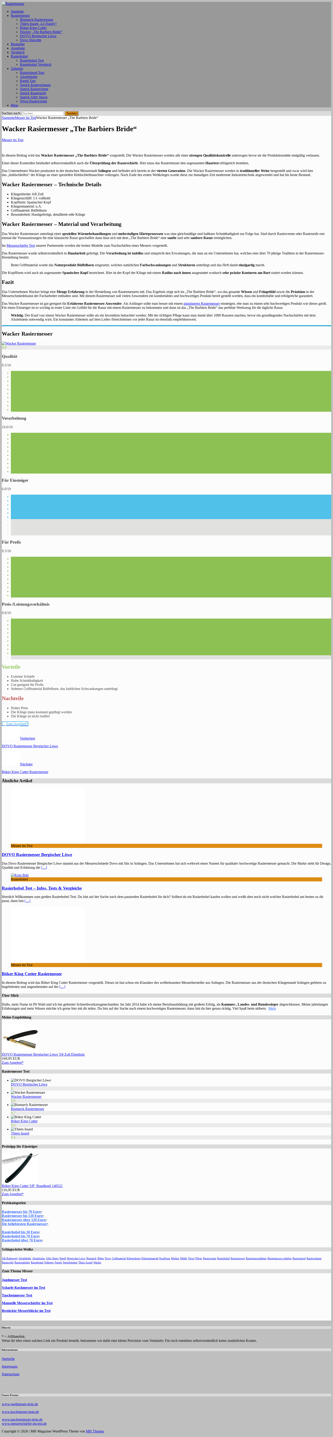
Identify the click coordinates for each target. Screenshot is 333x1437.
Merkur (175, 1258)
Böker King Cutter (33, 28)
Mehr (272, 1008)
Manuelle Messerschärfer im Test (27, 1303)
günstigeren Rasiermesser (201, 303)
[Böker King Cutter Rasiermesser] (48, 961)
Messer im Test (12, 140)
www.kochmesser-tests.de (20, 1412)
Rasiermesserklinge (256, 1258)
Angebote (18, 48)
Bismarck (91, 1258)
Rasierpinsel (299, 1258)
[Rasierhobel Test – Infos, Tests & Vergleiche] (20, 875)
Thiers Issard (20, 1133)
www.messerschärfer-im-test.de (24, 1423)
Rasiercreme (209, 1258)
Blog (14, 105)
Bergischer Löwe (76, 1258)
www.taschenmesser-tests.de (22, 1419)
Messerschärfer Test (21, 245)
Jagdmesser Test (14, 1280)
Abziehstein (38, 1258)
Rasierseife (8, 1262)
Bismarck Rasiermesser (36, 20)
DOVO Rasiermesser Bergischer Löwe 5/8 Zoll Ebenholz (43, 1054)
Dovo (108, 1258)
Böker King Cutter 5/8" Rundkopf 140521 (32, 1186)
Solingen (49, 1262)
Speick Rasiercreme (34, 89)
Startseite (17, 11)
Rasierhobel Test (32, 60)
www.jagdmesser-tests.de (20, 1404)
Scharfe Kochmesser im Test (23, 1287)
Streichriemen (70, 1262)
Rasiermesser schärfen (280, 1258)
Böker (100, 1258)
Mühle (183, 1258)
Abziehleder (28, 77)
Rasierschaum (313, 1258)
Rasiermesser (20, 15)
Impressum (9, 1366)
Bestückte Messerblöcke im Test (26, 1311)
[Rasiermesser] (13, 4)
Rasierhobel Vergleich (35, 64)
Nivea (191, 1258)
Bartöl (63, 1258)
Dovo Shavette (30, 40)
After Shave (52, 1258)
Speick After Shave (34, 97)
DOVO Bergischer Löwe (38, 36)
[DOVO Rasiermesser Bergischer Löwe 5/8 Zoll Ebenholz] (20, 1050)
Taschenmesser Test (17, 1295)
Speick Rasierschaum (35, 85)
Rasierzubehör (22, 1262)
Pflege (198, 1258)
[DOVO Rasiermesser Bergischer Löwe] (48, 842)
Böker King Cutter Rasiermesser (32, 973)
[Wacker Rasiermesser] (19, 343)
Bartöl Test (28, 81)
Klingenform (133, 1258)
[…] (44, 867)
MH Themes (95, 1431)
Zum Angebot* (13, 1062)
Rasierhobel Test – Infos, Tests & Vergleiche (42, 888)
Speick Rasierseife (33, 93)
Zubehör (17, 68)
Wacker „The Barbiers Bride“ (41, 32)
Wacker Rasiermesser (26, 1096)
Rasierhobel (19, 56)
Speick (58, 1262)
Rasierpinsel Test (32, 73)
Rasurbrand (37, 1262)
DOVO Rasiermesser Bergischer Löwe (37, 854)
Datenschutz (10, 1374)
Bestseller (18, 44)
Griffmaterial (119, 1258)
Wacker (97, 1262)
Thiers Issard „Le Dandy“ (38, 24)
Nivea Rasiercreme (33, 101)
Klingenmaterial (149, 1258)
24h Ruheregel (9, 1258)
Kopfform (164, 1258)
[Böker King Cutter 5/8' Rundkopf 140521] (20, 1182)
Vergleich (17, 52)
